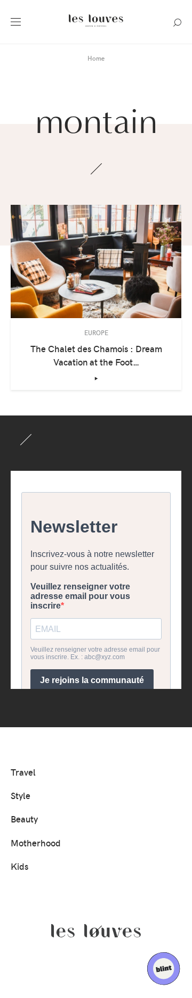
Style (20, 795)
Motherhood (36, 842)
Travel (23, 772)
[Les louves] (96, 28)
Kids (19, 866)
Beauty (24, 818)
